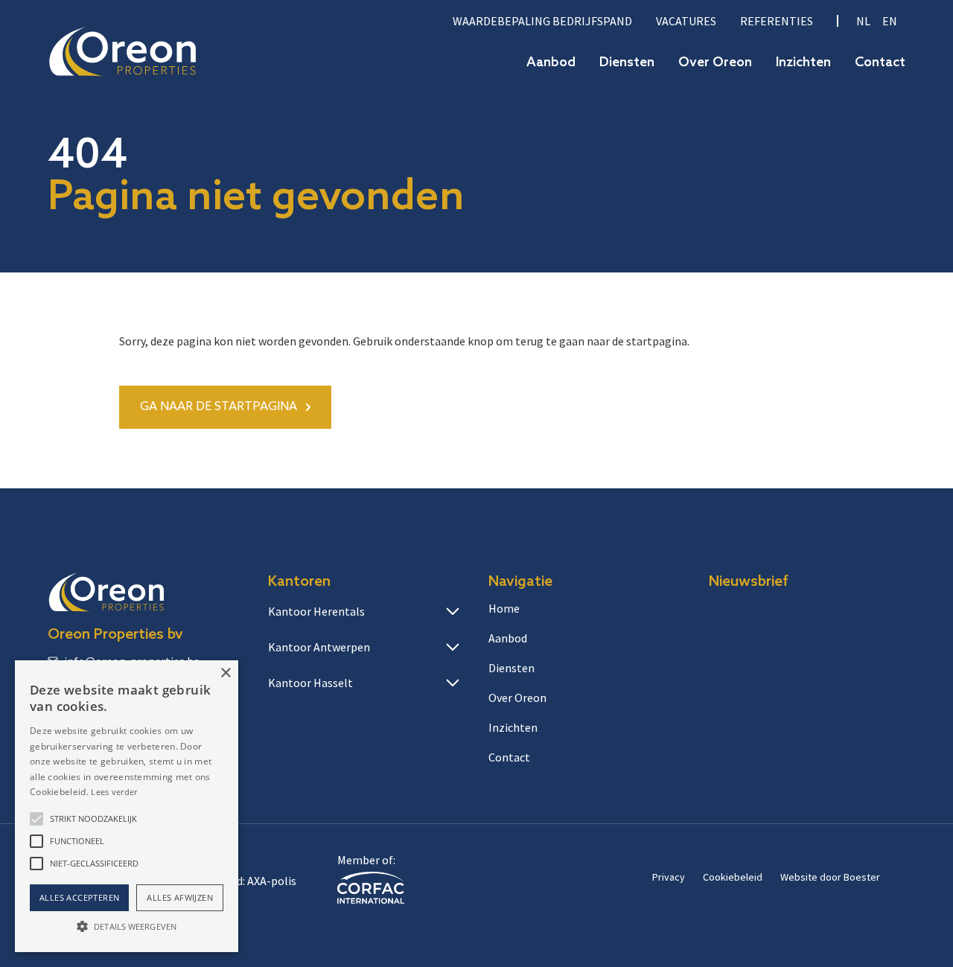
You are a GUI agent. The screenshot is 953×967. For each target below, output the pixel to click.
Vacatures (686, 20)
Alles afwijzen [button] (180, 897)
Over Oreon (715, 63)
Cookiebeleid (732, 877)
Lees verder (114, 791)
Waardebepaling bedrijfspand (542, 20)
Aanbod (551, 63)
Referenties (776, 20)
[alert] (126, 806)
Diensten (626, 63)
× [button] (225, 673)
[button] (36, 819)
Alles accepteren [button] (79, 897)
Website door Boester (830, 877)
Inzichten (803, 63)
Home (504, 608)
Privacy (668, 877)
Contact (880, 63)
